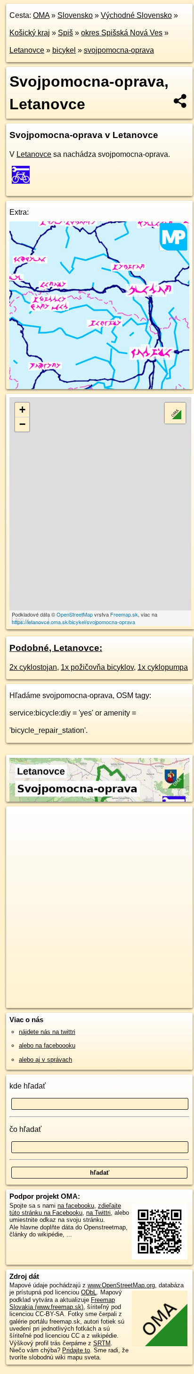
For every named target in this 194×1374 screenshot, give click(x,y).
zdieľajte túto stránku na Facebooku (65, 1209)
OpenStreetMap (75, 614)
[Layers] (175, 413)
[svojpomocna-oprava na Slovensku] (23, 175)
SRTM (102, 1343)
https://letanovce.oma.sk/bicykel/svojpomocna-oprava (73, 622)
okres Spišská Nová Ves (121, 33)
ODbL (89, 1292)
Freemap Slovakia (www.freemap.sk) (62, 1303)
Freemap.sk (124, 614)
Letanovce (26, 50)
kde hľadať (27, 1086)
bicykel (64, 50)
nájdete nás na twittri (47, 1031)
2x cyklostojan (33, 667)
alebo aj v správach (45, 1059)
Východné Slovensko (136, 15)
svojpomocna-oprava (119, 50)
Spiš (65, 33)
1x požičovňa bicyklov (97, 667)
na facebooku (75, 1205)
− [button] (22, 424)
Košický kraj (29, 33)
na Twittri (98, 1212)
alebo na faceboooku (47, 1045)
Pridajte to (76, 1350)
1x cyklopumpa (162, 667)
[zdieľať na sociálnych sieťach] (180, 100)
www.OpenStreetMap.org (121, 1285)
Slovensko (75, 15)
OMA (41, 15)
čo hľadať (25, 1129)
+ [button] (22, 409)
